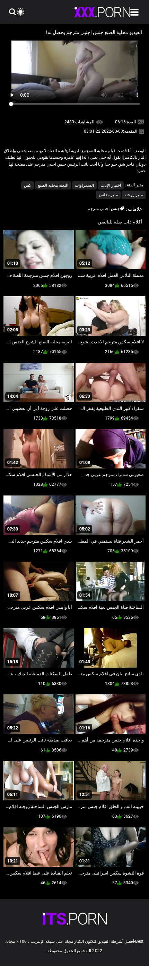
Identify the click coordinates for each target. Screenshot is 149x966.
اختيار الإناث (110, 185)
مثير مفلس (108, 194)
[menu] (134, 12)
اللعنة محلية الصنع (53, 185)
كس (27, 185)
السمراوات (84, 185)
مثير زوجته (133, 194)
